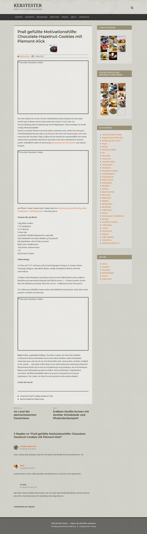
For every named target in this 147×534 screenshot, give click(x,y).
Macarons (106, 195)
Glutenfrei (106, 168)
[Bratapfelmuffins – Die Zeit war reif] (122, 111)
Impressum (84, 17)
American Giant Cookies (30, 396)
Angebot (105, 267)
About (73, 17)
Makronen (106, 198)
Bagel (104, 143)
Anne (22, 465)
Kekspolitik (107, 183)
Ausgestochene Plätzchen (112, 137)
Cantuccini (106, 159)
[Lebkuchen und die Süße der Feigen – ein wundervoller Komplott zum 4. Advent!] (122, 87)
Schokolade (107, 225)
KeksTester (28, 5)
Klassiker (106, 186)
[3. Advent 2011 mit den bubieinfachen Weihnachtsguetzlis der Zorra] (105, 95)
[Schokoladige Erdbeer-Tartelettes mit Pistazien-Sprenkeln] (105, 48)
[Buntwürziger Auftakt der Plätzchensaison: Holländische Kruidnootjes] (113, 87)
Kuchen (105, 189)
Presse (65, 17)
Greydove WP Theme (87, 526)
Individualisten (108, 174)
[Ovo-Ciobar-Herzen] (113, 56)
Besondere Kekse (109, 149)
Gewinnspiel (107, 165)
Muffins (105, 201)
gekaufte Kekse (108, 162)
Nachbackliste (108, 273)
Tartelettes (106, 240)
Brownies (106, 156)
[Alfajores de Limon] (113, 103)
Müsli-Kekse (107, 204)
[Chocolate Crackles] (122, 48)
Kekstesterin (24, 56)
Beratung (54, 17)
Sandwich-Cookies (109, 222)
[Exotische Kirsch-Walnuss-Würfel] (122, 95)
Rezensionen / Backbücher (113, 216)
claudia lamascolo (28, 446)
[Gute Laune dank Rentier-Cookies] (105, 87)
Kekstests (29, 17)
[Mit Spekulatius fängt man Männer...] (113, 40)
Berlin (104, 146)
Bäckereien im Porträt (111, 140)
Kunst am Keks (108, 192)
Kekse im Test (47, 396)
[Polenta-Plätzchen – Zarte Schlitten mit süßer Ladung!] (105, 111)
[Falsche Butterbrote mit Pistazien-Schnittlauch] (105, 103)
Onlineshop (107, 210)
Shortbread (107, 231)
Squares (105, 234)
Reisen (105, 213)
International (107, 177)
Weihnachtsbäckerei (110, 243)
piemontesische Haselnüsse (32, 399)
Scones (105, 228)
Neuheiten (106, 207)
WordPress (71, 526)
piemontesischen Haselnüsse (63, 142)
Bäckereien (42, 17)
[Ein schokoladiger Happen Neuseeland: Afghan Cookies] (105, 40)
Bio (103, 152)
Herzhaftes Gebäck (110, 171)
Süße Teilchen (108, 237)
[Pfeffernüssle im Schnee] (113, 111)
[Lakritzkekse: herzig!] (113, 48)
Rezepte (18, 17)
